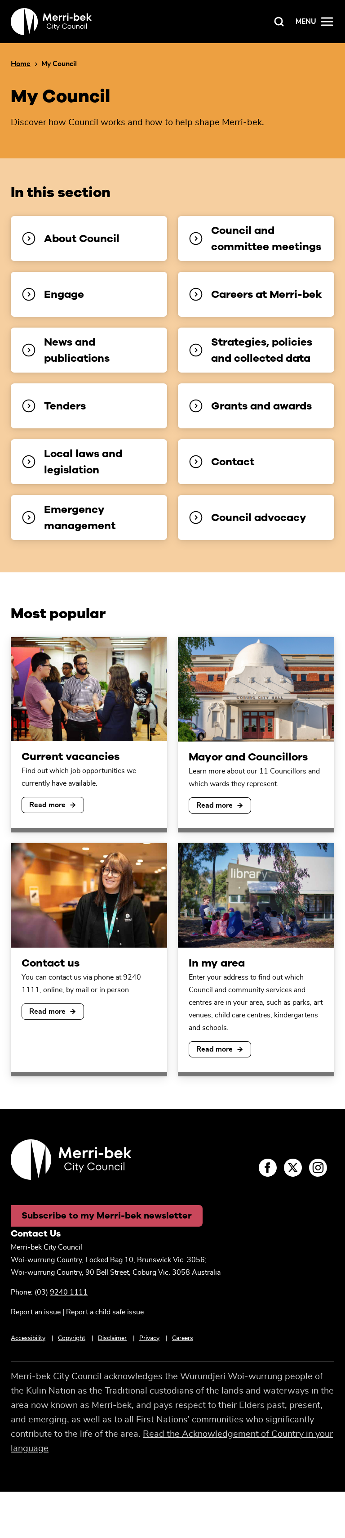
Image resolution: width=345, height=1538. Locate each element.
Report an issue (36, 1312)
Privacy (149, 1338)
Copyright (71, 1338)
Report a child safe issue (105, 1312)
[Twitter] (293, 1168)
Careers (182, 1338)
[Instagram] (318, 1168)
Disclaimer (112, 1338)
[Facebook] (268, 1168)
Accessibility (28, 1338)
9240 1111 (69, 1292)
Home (21, 63)
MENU (306, 21)
